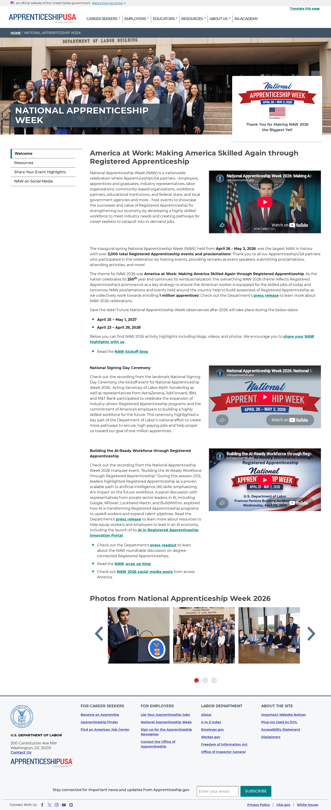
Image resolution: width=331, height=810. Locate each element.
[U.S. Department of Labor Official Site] (22, 717)
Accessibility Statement (280, 730)
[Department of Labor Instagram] (57, 805)
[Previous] (99, 634)
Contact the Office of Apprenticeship (158, 744)
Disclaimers (270, 737)
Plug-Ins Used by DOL (279, 722)
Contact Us (21, 752)
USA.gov (283, 805)
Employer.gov (212, 730)
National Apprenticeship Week (166, 722)
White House (307, 805)
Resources (23, 163)
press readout (163, 545)
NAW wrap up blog (133, 564)
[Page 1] (196, 680)
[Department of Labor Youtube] (64, 805)
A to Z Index (211, 722)
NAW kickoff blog (131, 351)
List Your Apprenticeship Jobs (165, 715)
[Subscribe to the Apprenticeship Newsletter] (71, 805)
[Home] (42, 19)
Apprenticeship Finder (99, 722)
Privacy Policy (258, 805)
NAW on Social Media (33, 181)
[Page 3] (214, 680)
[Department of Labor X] (49, 805)
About (206, 715)
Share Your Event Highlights (40, 172)
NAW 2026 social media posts (145, 572)
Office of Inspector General (223, 752)
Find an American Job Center (105, 730)
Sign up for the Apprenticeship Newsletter (166, 732)
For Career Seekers (102, 706)
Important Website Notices (283, 715)
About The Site (277, 706)
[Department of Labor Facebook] (42, 805)
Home (16, 33)
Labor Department (221, 706)
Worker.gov (210, 737)
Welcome (23, 153)
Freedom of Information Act (224, 744)
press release (128, 519)
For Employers (157, 706)
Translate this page (305, 8)
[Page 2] (205, 680)
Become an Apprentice (100, 715)
